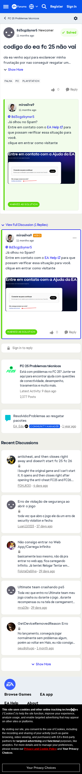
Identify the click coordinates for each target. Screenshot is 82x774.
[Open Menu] (76, 18)
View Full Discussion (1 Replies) (27, 225)
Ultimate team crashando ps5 (41, 587)
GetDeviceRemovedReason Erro (43, 623)
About (32, 703)
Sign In (72, 7)
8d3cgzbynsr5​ (22, 116)
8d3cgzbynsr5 (27, 30)
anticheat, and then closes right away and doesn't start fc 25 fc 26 (45, 458)
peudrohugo (26, 648)
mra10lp (23, 608)
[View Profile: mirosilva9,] (12, 107)
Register (56, 7)
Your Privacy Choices (41, 767)
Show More (15, 70)
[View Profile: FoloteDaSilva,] (11, 545)
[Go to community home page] (19, 6)
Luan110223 (26, 526)
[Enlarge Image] (41, 168)
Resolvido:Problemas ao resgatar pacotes (38, 418)
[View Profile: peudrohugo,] (11, 627)
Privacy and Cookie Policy (40, 748)
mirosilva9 (26, 105)
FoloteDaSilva (27, 571)
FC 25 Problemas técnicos (23, 18)
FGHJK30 (24, 486)
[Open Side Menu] (6, 6)
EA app (46, 694)
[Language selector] (33, 6)
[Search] (44, 6)
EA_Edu (18, 426)
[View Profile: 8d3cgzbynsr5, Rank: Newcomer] (8, 32)
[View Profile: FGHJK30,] (11, 460)
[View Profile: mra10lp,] (11, 590)
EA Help (53, 127)
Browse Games (17, 694)
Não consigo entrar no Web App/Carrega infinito (39, 544)
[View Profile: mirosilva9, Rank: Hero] (9, 238)
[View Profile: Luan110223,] (11, 505)
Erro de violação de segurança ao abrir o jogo (44, 503)
